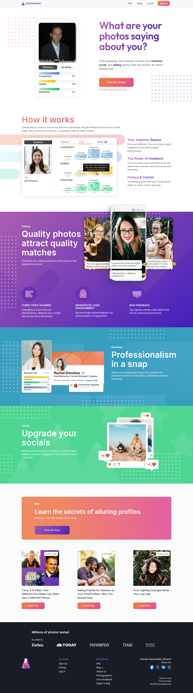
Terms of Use (165, 678)
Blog (139, 3)
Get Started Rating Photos (113, 89)
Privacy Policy (165, 681)
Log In (150, 3)
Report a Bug (103, 683)
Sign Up (63, 663)
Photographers (104, 675)
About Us (101, 671)
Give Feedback (104, 679)
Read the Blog (52, 530)
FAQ (130, 3)
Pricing (62, 667)
